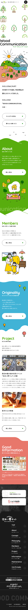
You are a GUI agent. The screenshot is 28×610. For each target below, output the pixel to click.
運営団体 (24, 604)
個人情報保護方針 (17, 604)
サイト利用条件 (9, 604)
